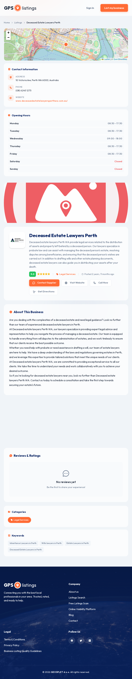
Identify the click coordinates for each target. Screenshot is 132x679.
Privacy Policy (11, 645)
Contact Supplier (46, 282)
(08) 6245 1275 (23, 90)
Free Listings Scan (79, 603)
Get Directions (46, 291)
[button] (8, 32)
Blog (71, 615)
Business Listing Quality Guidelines (23, 651)
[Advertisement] (66, 421)
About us (74, 591)
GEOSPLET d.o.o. (60, 672)
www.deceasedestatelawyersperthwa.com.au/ (42, 100)
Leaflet (107, 59)
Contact (73, 620)
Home (7, 22)
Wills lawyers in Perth (51, 543)
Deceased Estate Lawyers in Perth (26, 549)
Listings (18, 22)
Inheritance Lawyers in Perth (23, 543)
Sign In (90, 8)
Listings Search (77, 597)
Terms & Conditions (14, 639)
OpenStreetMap (120, 59)
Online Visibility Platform (82, 609)
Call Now (103, 282)
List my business (114, 8)
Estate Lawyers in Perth (78, 543)
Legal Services (67, 274)
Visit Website (77, 282)
